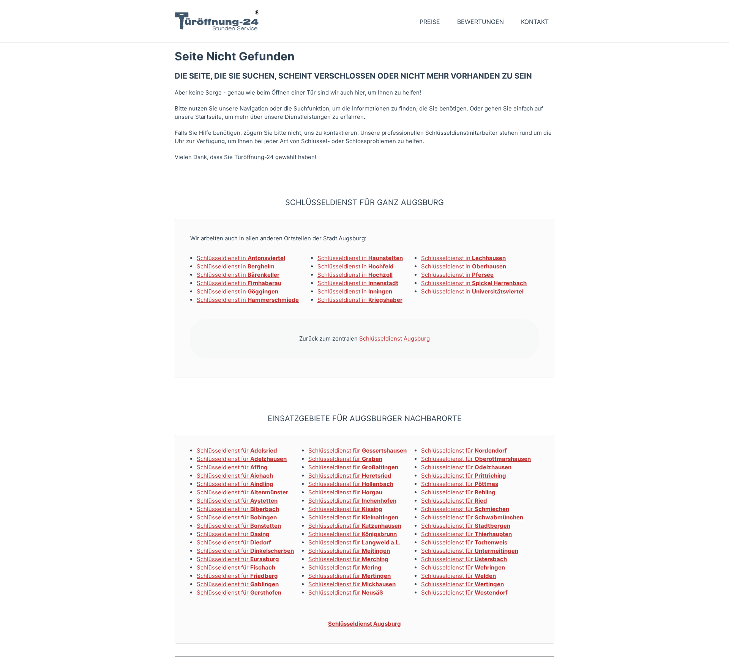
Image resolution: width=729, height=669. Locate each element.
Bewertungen (480, 21)
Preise (430, 21)
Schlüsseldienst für (237, 450)
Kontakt (535, 21)
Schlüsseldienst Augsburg (394, 338)
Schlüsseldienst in (241, 258)
